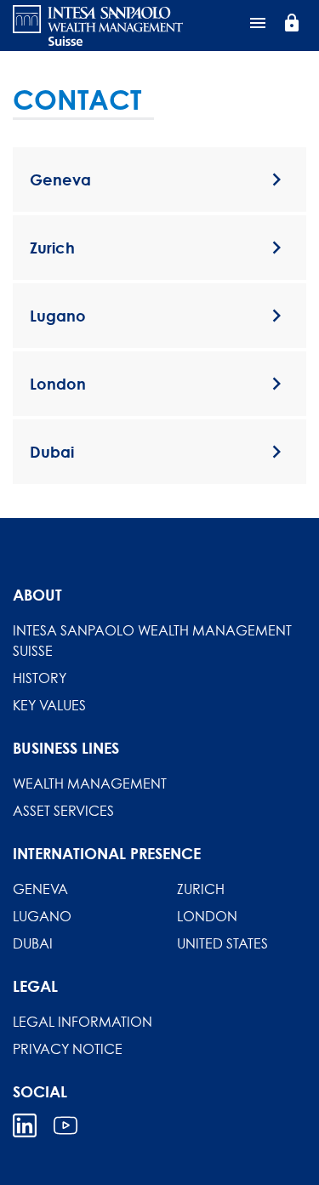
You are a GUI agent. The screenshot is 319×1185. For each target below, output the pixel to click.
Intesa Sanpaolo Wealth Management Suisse (152, 640)
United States (222, 943)
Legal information (82, 1021)
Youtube (65, 1125)
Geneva (40, 888)
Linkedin (25, 1125)
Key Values (49, 705)
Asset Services (63, 810)
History (39, 678)
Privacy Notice (67, 1048)
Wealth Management (90, 783)
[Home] (98, 25)
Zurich (201, 888)
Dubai (33, 943)
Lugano (42, 916)
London (207, 916)
